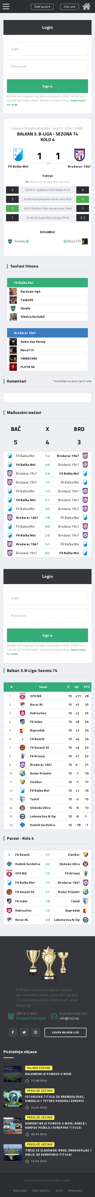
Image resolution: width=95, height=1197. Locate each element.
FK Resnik (37, 738)
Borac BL (36, 704)
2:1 (47, 499)
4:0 (47, 464)
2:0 (47, 535)
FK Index (36, 721)
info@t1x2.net (69, 1018)
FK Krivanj (37, 756)
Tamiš (34, 799)
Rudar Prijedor (41, 773)
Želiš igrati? (42, 6)
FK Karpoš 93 (39, 747)
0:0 (47, 526)
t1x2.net (69, 6)
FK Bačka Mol (39, 790)
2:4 (47, 473)
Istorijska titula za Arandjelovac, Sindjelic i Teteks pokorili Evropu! (55, 1098)
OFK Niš (36, 695)
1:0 (47, 517)
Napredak (37, 730)
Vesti (59, 1190)
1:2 (47, 455)
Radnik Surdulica (42, 824)
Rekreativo (38, 713)
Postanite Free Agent (31, 1018)
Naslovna (20, 1190)
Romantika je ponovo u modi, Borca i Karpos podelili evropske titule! (56, 1125)
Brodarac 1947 (41, 764)
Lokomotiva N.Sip (43, 816)
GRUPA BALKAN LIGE (65, 1032)
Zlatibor (36, 781)
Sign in (47, 86)
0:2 (47, 552)
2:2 (47, 508)
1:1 (47, 482)
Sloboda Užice (40, 807)
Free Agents (41, 1190)
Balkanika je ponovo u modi (48, 1073)
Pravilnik (75, 1190)
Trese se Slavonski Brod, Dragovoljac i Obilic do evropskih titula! (58, 1152)
